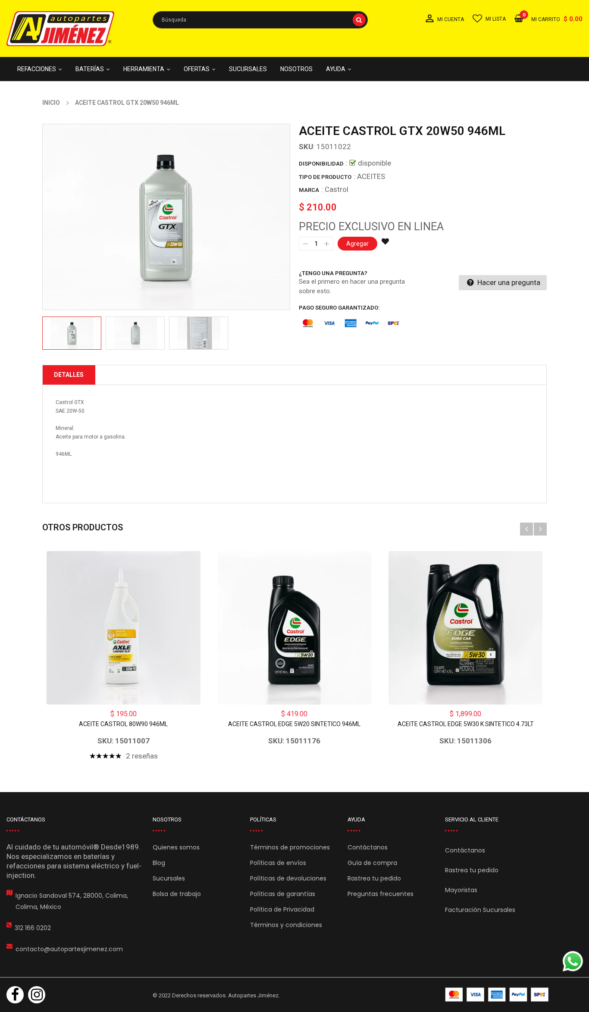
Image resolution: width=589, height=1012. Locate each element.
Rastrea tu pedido (374, 878)
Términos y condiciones (286, 925)
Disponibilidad (321, 163)
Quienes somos (176, 847)
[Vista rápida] (123, 627)
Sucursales (169, 878)
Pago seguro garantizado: (339, 307)
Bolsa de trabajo (177, 894)
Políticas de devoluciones (288, 878)
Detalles (69, 374)
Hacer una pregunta (508, 282)
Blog (159, 862)
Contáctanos (368, 847)
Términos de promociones (290, 847)
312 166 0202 (33, 928)
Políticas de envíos (278, 862)
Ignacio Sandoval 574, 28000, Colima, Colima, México (72, 901)
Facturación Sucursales (480, 909)
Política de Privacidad (282, 909)
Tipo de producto (325, 177)
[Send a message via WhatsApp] (573, 961)
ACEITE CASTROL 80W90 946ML (123, 724)
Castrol (336, 189)
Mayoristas (461, 890)
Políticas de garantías (282, 894)
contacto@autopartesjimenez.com (69, 949)
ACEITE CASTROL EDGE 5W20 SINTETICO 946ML (294, 724)
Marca (309, 190)
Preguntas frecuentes (381, 894)
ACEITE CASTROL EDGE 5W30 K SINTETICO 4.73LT (466, 724)
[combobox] (260, 19)
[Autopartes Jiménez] (496, 994)
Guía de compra (372, 862)
